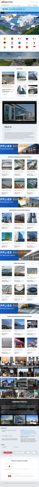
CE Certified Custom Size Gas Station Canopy (31, 331)
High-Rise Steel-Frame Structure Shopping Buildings (21, 96)
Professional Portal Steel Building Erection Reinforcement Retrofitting (32, 82)
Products (7, 12)
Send (9, 476)
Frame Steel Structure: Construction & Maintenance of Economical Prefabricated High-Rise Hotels (6, 225)
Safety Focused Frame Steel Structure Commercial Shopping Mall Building (31, 225)
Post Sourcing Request (33, 2)
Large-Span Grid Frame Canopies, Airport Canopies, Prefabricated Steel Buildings (7, 350)
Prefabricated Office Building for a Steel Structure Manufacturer (21, 82)
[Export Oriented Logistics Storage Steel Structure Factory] (19, 183)
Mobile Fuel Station (28, 434)
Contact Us (24, 12)
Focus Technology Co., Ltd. (13, 483)
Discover (19, 12)
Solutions (15, 12)
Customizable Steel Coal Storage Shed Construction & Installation (6, 331)
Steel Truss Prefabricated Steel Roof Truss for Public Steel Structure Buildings (6, 297)
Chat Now (35, 5)
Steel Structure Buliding (27, 432)
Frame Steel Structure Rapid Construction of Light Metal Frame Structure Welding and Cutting (19, 225)
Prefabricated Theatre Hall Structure (18, 331)
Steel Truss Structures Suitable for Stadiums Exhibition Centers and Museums (7, 278)
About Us (11, 12)
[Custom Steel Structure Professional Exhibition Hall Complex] (19, 236)
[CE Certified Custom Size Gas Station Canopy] (32, 324)
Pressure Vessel (32, 433)
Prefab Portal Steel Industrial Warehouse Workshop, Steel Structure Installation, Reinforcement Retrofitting (31, 172)
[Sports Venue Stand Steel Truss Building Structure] (19, 271)
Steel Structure (27, 430)
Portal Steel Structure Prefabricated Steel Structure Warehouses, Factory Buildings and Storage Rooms (6, 172)
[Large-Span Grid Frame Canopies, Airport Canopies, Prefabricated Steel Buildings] (7, 343)
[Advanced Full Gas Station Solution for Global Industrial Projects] (19, 343)
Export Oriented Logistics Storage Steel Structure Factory (19, 190)
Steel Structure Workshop (28, 431)
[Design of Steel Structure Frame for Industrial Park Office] (7, 236)
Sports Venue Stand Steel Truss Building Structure (19, 278)
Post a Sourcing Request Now (28, 476)
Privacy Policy (33, 483)
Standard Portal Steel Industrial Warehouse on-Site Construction (8, 86)
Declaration (29, 483)
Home (2, 12)
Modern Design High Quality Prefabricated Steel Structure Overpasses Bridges (32, 96)
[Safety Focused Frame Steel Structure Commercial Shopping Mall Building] (32, 218)
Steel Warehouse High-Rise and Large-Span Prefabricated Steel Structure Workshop (19, 172)
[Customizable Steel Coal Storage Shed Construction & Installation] (7, 324)
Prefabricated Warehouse (26, 433)
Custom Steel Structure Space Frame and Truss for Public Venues (19, 297)
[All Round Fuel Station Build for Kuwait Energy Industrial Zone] (32, 343)
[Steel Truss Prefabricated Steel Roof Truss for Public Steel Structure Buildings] (7, 290)
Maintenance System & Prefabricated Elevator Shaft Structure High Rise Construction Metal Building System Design (32, 243)
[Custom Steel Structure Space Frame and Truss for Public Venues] (19, 290)
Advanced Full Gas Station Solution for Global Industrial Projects (18, 350)
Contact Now (5, 94)
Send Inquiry (29, 5)
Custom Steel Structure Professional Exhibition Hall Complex (18, 243)
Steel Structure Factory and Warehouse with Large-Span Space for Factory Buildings (7, 190)
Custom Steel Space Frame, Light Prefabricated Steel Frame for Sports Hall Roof (32, 278)
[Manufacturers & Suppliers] (7, 2)
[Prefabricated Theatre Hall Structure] (19, 324)
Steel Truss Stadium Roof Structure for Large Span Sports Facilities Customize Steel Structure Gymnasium (32, 297)
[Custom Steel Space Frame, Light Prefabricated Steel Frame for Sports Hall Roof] (32, 271)
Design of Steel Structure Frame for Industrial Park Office (7, 243)
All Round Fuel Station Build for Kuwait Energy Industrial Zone (31, 350)
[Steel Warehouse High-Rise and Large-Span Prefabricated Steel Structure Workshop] (19, 164)
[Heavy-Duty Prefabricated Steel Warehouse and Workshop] (32, 183)
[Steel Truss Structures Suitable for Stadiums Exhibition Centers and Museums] (7, 271)
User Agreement (25, 483)
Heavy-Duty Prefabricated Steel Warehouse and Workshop (31, 190)
